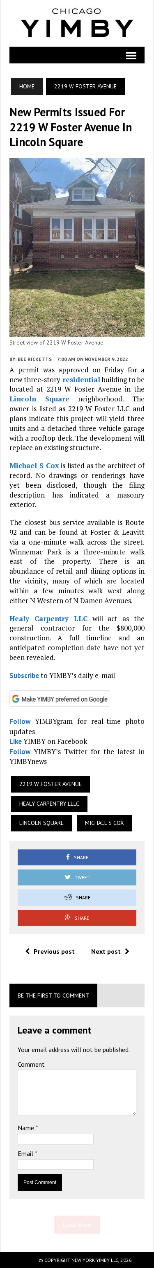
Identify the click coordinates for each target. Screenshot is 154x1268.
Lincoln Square (39, 398)
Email (26, 1153)
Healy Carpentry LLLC (49, 803)
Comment (31, 1064)
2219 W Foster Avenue (50, 784)
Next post (106, 951)
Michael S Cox (34, 465)
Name (27, 1128)
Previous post (54, 951)
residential (81, 379)
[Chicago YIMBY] (76, 23)
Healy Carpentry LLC (48, 618)
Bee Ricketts (35, 359)
